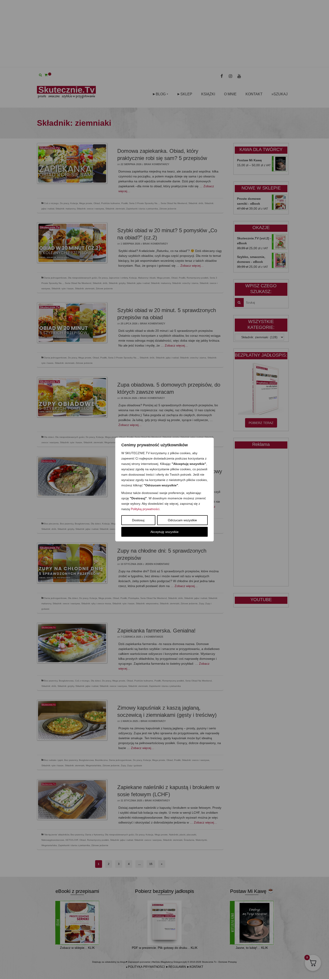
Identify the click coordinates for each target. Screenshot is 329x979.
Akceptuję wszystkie (164, 532)
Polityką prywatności (145, 509)
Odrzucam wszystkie (182, 520)
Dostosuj (138, 520)
